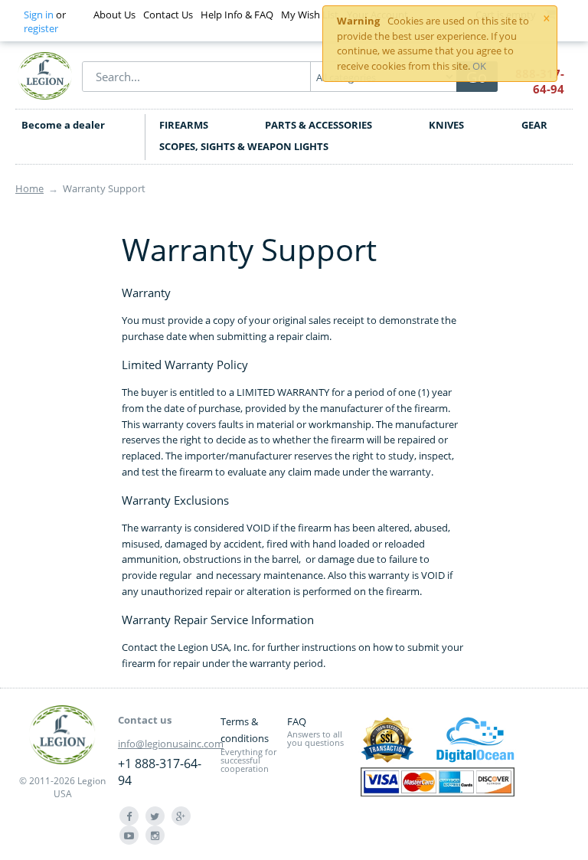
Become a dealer (63, 125)
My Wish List (309, 14)
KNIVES (446, 125)
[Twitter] (155, 816)
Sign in (39, 14)
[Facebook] (129, 816)
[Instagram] (155, 835)
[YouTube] (129, 835)
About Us (114, 14)
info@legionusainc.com (171, 743)
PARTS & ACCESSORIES (318, 125)
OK (479, 66)
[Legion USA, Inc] (45, 75)
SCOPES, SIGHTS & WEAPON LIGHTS (243, 146)
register (41, 28)
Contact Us (168, 14)
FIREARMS (183, 125)
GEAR (534, 125)
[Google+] (181, 816)
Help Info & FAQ (237, 14)
